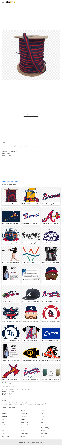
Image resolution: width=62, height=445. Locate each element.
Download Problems (13, 181)
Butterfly (4, 413)
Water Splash (24, 433)
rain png (52, 146)
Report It (4, 181)
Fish (3, 430)
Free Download (31, 115)
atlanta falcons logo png (9, 146)
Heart (3, 410)
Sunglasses (24, 413)
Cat (42, 413)
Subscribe (24, 416)
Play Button (44, 416)
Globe (22, 430)
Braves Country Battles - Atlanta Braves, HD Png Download (17, 321)
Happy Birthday (45, 428)
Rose (42, 422)
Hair (22, 428)
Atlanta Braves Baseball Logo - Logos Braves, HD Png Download (18, 379)
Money (42, 436)
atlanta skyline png (22, 146)
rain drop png (43, 146)
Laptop (3, 419)
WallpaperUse (25, 422)
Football (4, 428)
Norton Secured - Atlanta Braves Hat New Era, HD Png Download (38, 301)
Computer (43, 430)
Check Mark (44, 425)
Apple (42, 410)
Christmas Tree (25, 425)
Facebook (23, 436)
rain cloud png (33, 146)
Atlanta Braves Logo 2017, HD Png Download (13, 243)
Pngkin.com (44, 433)
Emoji (3, 425)
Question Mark (5, 436)
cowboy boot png (7, 149)
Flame (23, 410)
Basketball (4, 416)
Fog (42, 419)
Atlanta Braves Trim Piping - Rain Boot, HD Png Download (16, 204)
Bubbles (23, 419)
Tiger (3, 422)
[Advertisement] (31, 19)
